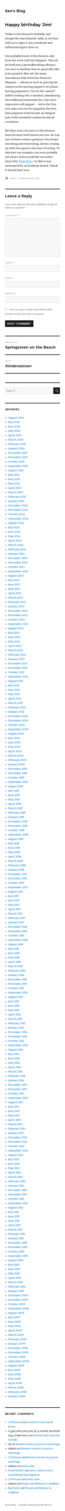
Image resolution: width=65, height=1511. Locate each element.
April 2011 (14, 1225)
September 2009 (18, 1308)
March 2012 (15, 1176)
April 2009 (15, 1330)
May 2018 (14, 852)
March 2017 (15, 913)
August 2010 (15, 1260)
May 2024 (14, 536)
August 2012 (15, 1154)
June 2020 (14, 742)
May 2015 (14, 1010)
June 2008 (14, 1374)
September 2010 (18, 1255)
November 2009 (18, 1299)
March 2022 (15, 650)
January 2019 (16, 817)
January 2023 (16, 606)
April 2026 (15, 435)
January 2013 (16, 1133)
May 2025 (14, 483)
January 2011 (16, 1238)
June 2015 (14, 1005)
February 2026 (17, 444)
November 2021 (17, 667)
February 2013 (17, 1128)
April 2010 (14, 1277)
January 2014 (16, 1080)
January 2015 (16, 1027)
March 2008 (16, 1387)
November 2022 (18, 615)
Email (9, 278)
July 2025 (13, 474)
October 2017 (16, 882)
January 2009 (16, 1343)
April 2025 (14, 487)
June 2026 (14, 426)
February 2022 (17, 654)
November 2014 (17, 1036)
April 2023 (14, 593)
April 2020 (15, 751)
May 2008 (14, 1378)
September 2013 (18, 1097)
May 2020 (14, 746)
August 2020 (16, 733)
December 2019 (17, 768)
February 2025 (17, 496)
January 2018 (16, 869)
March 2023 (15, 597)
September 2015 (18, 992)
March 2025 (15, 492)
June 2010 (14, 1269)
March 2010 (15, 1282)
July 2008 (14, 1370)
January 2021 (16, 711)
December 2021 (17, 663)
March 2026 (15, 439)
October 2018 (16, 830)
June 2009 (14, 1321)
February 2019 (17, 812)
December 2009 (18, 1295)
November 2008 (18, 1352)
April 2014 (14, 1067)
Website (10, 293)
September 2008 (18, 1361)
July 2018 (13, 843)
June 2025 (14, 479)
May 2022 (14, 641)
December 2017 (17, 874)
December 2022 (18, 610)
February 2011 (16, 1233)
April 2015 (14, 1014)
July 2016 (13, 948)
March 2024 (15, 545)
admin (13, 178)
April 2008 (15, 1383)
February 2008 (17, 1391)
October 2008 (16, 1356)
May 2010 (14, 1273)
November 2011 (17, 1194)
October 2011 (16, 1198)
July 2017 (13, 896)
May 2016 (14, 957)
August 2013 (15, 1102)
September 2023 (18, 571)
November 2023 (18, 562)
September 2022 (18, 623)
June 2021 (14, 689)
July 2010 (13, 1264)
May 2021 (14, 694)
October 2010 (16, 1251)
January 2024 (16, 553)
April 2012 (14, 1172)
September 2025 (18, 466)
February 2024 (17, 549)
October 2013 (16, 1093)
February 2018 (17, 865)
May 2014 (14, 1062)
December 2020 (18, 716)
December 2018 (17, 821)
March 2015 (15, 1018)
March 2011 (15, 1229)
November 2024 (18, 509)
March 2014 (15, 1071)
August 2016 (15, 944)
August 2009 (16, 1312)
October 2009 (16, 1304)
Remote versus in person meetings (37, 1444)
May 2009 (14, 1326)
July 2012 (13, 1159)
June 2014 (14, 1058)
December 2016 (17, 926)
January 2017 (16, 922)
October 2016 (16, 935)
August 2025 (16, 470)
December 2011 (17, 1190)
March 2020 (16, 755)
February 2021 (17, 707)
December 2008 (18, 1348)
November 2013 (17, 1089)
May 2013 (14, 1115)
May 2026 (14, 430)
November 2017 (17, 878)
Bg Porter (14, 1488)
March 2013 (15, 1124)
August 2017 (15, 891)
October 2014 (16, 1040)
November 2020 (18, 720)
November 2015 (17, 983)
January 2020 (16, 764)
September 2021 (18, 676)
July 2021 (13, 685)
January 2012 (16, 1185)
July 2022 (14, 632)
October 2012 (16, 1146)
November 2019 (17, 773)
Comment (12, 215)
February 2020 (17, 760)
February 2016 (17, 970)
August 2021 (15, 681)
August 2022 (16, 628)
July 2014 (13, 1054)
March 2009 (16, 1334)
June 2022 (14, 637)
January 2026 (16, 448)
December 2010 (17, 1242)
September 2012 (18, 1150)
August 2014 (15, 1049)
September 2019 (18, 781)
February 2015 (16, 1023)
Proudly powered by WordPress (35, 1505)
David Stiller (16, 1470)
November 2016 (17, 931)
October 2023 (16, 566)
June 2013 (14, 1111)
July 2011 (13, 1212)
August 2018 (15, 839)
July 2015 (13, 1001)
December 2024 (18, 505)
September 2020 (18, 729)
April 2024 (15, 540)
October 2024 (16, 514)
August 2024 (16, 523)
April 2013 (14, 1119)
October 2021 (16, 672)
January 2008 (16, 1396)
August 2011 (15, 1207)
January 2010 (16, 1291)
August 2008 (16, 1365)
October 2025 (16, 461)
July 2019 (13, 790)
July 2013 (13, 1106)
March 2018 (15, 860)
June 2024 (14, 531)
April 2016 (14, 961)
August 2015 (15, 997)
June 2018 (14, 847)
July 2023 (13, 580)
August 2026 (16, 417)
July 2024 (14, 527)
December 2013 (17, 1084)
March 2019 (15, 808)
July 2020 (14, 738)
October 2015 (16, 988)
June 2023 (14, 584)
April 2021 (14, 698)
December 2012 (17, 1137)
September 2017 (18, 887)
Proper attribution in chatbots (40, 1483)
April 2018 (14, 856)
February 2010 (17, 1286)
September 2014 (18, 1045)
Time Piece (26, 161)
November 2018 (17, 825)
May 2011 (13, 1220)
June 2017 (14, 900)
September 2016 (18, 939)
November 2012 (17, 1141)
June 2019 (14, 795)
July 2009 (14, 1317)
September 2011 (17, 1203)
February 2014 (17, 1075)
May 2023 (14, 588)
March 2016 (15, 966)
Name (9, 262)
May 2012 (14, 1168)
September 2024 (18, 518)
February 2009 (17, 1339)
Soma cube (27, 1466)
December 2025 (17, 452)
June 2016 (14, 953)
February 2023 (17, 602)
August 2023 (16, 575)
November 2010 (17, 1247)
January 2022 (16, 659)
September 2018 (18, 834)
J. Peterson (15, 1422)
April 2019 (14, 803)
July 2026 (14, 422)
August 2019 (15, 786)
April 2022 (14, 645)
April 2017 (14, 909)
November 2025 (18, 457)
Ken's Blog (15, 11)
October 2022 (16, 619)
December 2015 (17, 979)
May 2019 (14, 799)
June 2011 (13, 1216)
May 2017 (14, 904)
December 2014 (17, 1032)
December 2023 (17, 558)
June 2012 (14, 1163)
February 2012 (17, 1181)
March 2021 (15, 702)
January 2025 (16, 501)
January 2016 (16, 975)
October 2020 (16, 724)
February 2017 (16, 918)
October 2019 (16, 777)
